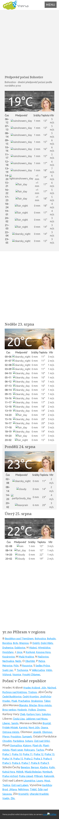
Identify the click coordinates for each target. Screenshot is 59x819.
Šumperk (27, 736)
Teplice (6, 785)
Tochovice (22, 670)
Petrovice (7, 665)
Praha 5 (6, 763)
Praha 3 (38, 758)
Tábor (47, 701)
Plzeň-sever (17, 749)
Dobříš (36, 643)
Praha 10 (17, 754)
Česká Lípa (19, 718)
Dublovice (20, 647)
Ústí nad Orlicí (42, 741)
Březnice (24, 643)
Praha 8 (35, 763)
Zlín (13, 798)
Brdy (15, 643)
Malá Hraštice (26, 656)
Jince (19, 652)
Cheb (22, 714)
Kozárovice (8, 656)
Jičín (43, 687)
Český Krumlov (31, 696)
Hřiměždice (44, 647)
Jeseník (37, 732)
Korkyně (30, 652)
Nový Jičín (34, 727)
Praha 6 (16, 763)
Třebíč (33, 789)
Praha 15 (18, 758)
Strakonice (37, 701)
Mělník (19, 771)
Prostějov (16, 736)
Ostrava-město (10, 732)
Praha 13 (49, 754)
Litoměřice (29, 780)
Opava (44, 727)
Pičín (16, 665)
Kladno (44, 767)
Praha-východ (10, 776)
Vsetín (5, 798)
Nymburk (47, 771)
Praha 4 (47, 758)
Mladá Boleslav (33, 771)
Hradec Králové (31, 687)
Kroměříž (23, 794)
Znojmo (41, 709)
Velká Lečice (38, 670)
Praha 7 (25, 763)
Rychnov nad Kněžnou (14, 692)
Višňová (6, 674)
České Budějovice (11, 696)
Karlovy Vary (33, 714)
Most (47, 780)
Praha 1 (6, 754)
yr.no (45, 814)
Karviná (23, 727)
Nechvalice (8, 661)
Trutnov (32, 692)
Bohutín (51, 638)
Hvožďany (7, 652)
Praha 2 (28, 758)
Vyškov (32, 709)
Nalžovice (43, 656)
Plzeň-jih (37, 745)
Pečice (41, 661)
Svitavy (29, 741)
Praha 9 (45, 763)
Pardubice (18, 741)
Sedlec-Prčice (43, 665)
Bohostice (40, 638)
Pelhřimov (23, 789)
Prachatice (24, 701)
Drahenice (7, 647)
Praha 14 (7, 758)
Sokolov (46, 714)
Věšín (49, 670)
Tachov (40, 749)
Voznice (16, 674)
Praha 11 (28, 754)
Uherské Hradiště (39, 794)
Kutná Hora (8, 771)
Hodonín (22, 709)
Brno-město (45, 705)
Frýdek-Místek (10, 727)
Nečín (18, 661)
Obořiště (30, 661)
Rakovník (49, 776)
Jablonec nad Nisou (37, 718)
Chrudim (7, 741)
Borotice (7, 643)
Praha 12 (38, 754)
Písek (14, 701)
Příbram (38, 776)
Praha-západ (26, 776)
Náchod (51, 687)
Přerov (5, 736)
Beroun (35, 767)
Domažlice (16, 745)
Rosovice (27, 665)
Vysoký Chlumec (31, 674)
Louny (39, 780)
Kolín (52, 767)
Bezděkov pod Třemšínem (19, 638)
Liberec (6, 723)
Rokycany (29, 749)
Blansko (23, 705)
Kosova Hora (43, 652)
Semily (14, 723)
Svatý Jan (7, 670)
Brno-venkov (9, 709)
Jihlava (13, 789)
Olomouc (47, 732)
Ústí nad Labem (19, 785)
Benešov (25, 767)
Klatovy (27, 745)
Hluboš (33, 647)
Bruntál (47, 723)
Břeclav (33, 705)
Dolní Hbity (47, 643)
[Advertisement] (29, 42)
